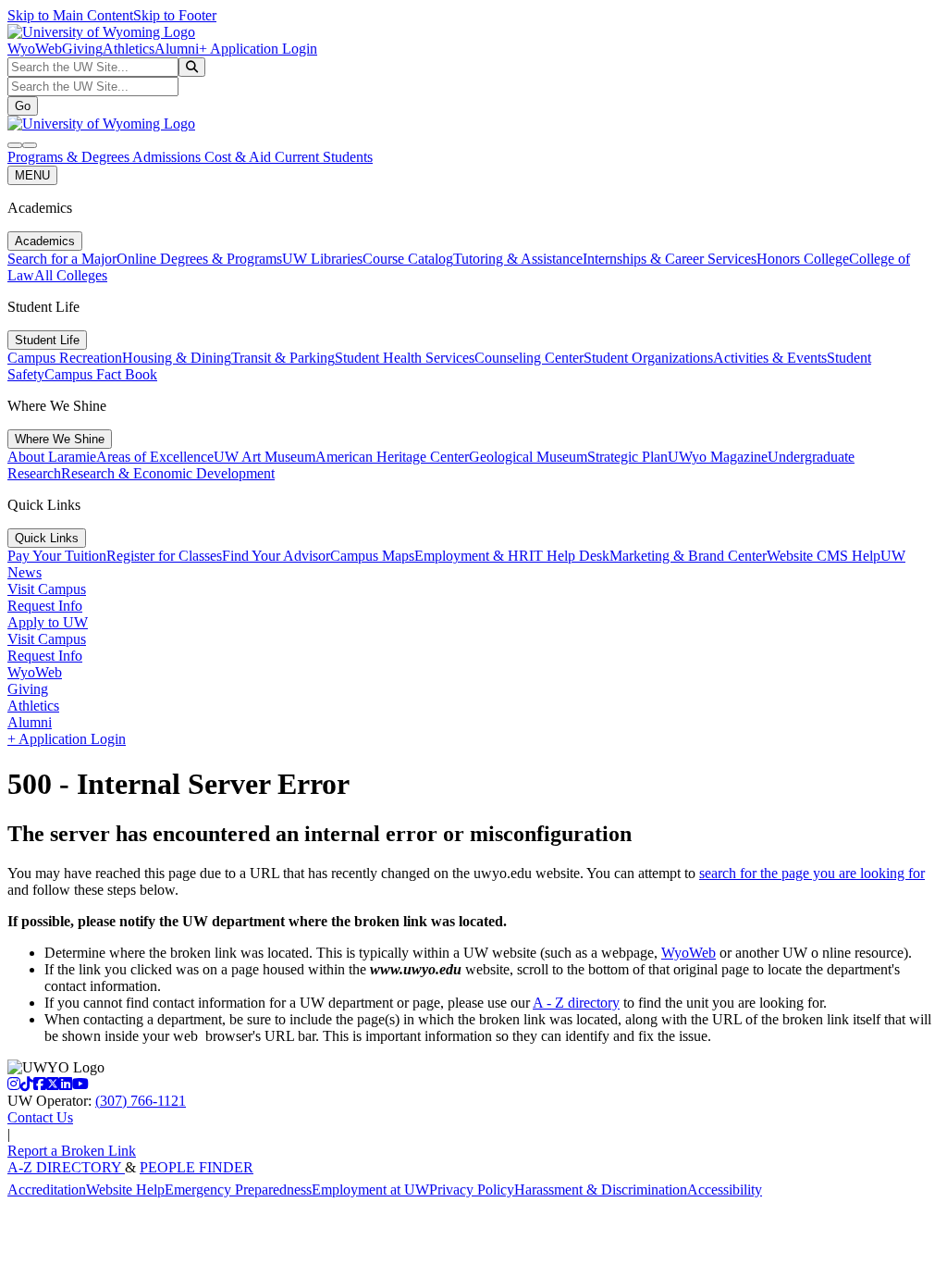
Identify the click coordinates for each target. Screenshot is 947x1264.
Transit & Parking (283, 358)
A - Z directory (576, 1002)
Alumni (176, 48)
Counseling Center (529, 358)
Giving (82, 48)
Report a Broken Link (71, 1151)
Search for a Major (62, 258)
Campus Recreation (64, 358)
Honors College (802, 258)
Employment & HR (471, 556)
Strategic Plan (627, 457)
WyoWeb (34, 48)
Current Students (324, 157)
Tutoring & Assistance (518, 258)
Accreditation (46, 1189)
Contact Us (40, 1117)
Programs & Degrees (69, 157)
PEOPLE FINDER (196, 1167)
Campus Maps (372, 556)
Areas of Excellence (155, 457)
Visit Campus (46, 589)
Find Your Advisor (276, 556)
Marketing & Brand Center (688, 556)
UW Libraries (322, 258)
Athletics (128, 48)
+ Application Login (258, 48)
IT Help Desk (569, 556)
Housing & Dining (176, 358)
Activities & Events (770, 358)
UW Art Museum (264, 457)
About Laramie (51, 457)
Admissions (168, 157)
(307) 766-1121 (140, 1101)
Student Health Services (404, 358)
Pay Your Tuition (56, 556)
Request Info (44, 605)
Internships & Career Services (669, 258)
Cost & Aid (239, 157)
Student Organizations (648, 358)
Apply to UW (47, 622)
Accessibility (724, 1189)
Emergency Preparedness (238, 1189)
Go (23, 106)
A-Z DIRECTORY (66, 1167)
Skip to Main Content (70, 15)
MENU (32, 175)
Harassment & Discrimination (600, 1189)
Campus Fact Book (100, 374)
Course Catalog (408, 258)
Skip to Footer (174, 15)
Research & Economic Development (168, 473)
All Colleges (70, 275)
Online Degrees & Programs (199, 258)
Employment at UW (370, 1189)
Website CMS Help (823, 556)
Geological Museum (528, 457)
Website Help (125, 1189)
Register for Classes (164, 556)
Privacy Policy (471, 1189)
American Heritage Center (392, 457)
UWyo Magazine (718, 457)
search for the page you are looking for (812, 873)
